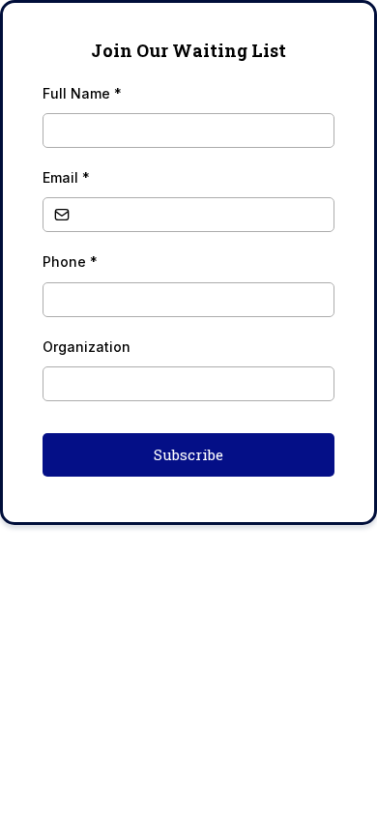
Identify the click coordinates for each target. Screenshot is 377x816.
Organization (86, 346)
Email (66, 177)
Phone (70, 261)
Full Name (82, 93)
